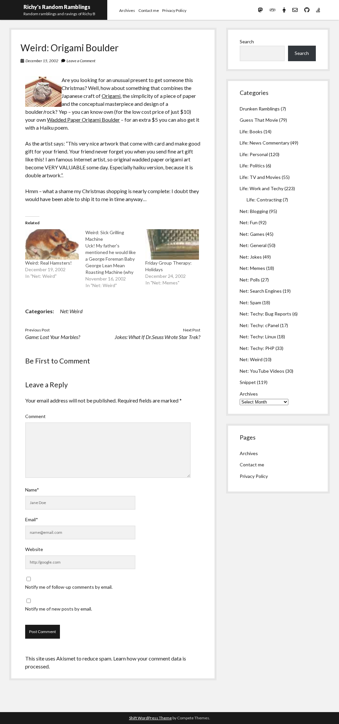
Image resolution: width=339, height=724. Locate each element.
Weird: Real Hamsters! (48, 263)
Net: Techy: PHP (257, 348)
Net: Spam (250, 302)
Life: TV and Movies (260, 177)
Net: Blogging (254, 211)
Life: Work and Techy (261, 188)
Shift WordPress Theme (150, 717)
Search (247, 41)
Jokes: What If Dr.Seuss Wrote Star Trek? (157, 337)
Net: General (253, 245)
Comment (35, 416)
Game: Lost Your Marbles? (52, 337)
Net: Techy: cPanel (259, 325)
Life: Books (251, 131)
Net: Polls (250, 279)
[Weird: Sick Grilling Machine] (115, 259)
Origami (111, 96)
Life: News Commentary (264, 143)
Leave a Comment (81, 60)
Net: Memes (252, 268)
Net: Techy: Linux (258, 336)
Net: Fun (249, 222)
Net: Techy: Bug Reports (265, 314)
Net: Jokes (251, 257)
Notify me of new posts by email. (58, 609)
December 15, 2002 (41, 60)
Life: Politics (252, 165)
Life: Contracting (264, 199)
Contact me (148, 10)
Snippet (248, 382)
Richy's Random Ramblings (57, 7)
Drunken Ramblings (260, 108)
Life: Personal (254, 154)
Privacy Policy (174, 10)
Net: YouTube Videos (262, 371)
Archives (127, 10)
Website (34, 549)
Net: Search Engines (261, 291)
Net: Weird (71, 311)
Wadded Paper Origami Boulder (83, 119)
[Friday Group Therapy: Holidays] (172, 244)
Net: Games (252, 234)
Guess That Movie (259, 120)
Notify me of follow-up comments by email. (69, 587)
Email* (31, 519)
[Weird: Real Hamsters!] (51, 244)
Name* (32, 489)
